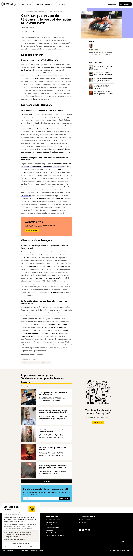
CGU (17, 550)
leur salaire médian (53, 169)
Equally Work (26, 196)
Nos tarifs (49, 525)
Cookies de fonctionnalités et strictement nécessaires (18, 534)
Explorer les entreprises (44, 4)
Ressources (62, 4)
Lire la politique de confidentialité (12, 528)
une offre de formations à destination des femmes (50, 198)
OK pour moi (33, 547)
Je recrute (112, 4)
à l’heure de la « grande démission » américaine (45, 266)
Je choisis (21, 547)
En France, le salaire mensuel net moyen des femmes (42, 166)
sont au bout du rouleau (47, 67)
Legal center (24, 550)
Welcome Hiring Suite (53, 519)
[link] (94, 49)
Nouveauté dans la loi (58, 324)
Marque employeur (52, 522)
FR (125, 541)
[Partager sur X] (29, 31)
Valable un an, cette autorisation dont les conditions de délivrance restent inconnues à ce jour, (45, 333)
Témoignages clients (52, 527)
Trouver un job (26, 4)
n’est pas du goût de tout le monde (55, 152)
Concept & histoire (85, 519)
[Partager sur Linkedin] (33, 31)
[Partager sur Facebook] (26, 31)
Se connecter (125, 4)
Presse (81, 525)
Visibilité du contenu (10, 537)
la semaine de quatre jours (52, 252)
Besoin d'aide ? (51, 532)
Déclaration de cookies (26, 528)
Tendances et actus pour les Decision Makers (50, 11)
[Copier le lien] (22, 31)
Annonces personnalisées (11, 536)
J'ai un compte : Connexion (55, 535)
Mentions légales (8, 550)
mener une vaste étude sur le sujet (47, 278)
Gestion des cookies (37, 550)
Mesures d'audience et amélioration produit (15, 539)
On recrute (82, 522)
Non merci (8, 547)
